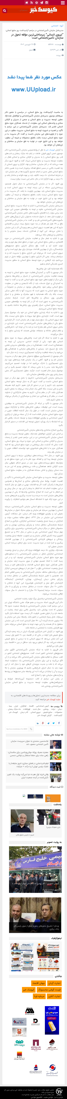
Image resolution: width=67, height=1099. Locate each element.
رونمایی (46, 709)
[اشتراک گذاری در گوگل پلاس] (43, 723)
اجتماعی (54, 25)
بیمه (10, 706)
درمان (60, 709)
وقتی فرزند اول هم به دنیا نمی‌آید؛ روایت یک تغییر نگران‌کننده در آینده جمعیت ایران (27, 776)
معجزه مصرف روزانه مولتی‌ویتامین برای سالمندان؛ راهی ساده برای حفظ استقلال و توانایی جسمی (28, 754)
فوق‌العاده (26, 709)
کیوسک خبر (50, 149)
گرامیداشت (58, 715)
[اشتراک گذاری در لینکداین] (37, 723)
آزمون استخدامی (42, 706)
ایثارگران (23, 706)
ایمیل (31, 49)
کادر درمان (24, 712)
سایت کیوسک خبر (53, 699)
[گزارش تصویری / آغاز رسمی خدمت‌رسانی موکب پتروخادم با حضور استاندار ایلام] (35, 869)
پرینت (59, 55)
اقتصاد (31, 706)
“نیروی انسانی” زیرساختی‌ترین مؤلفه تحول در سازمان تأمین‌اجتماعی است (37, 36)
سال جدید (37, 709)
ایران (16, 706)
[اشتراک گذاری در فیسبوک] (59, 723)
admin (50, 44)
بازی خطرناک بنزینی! (53, 827)
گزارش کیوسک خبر (44, 715)
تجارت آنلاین (54, 996)
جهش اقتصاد (38, 983)
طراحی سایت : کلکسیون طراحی (42, 1097)
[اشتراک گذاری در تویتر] (54, 723)
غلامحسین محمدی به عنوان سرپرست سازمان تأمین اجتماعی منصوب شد (29, 743)
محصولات (58, 712)
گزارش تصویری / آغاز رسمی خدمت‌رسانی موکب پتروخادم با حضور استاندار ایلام (35, 886)
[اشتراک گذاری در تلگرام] (48, 723)
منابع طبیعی (47, 712)
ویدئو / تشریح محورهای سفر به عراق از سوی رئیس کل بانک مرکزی (36, 927)
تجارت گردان (54, 983)
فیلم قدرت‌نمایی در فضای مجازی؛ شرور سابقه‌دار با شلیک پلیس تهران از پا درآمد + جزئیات (28, 765)
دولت (53, 709)
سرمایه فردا (39, 996)
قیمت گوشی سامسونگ (49, 990)
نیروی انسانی (36, 712)
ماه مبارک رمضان (14, 709)
